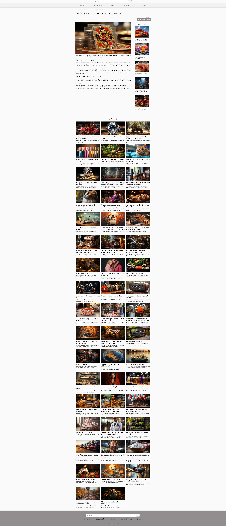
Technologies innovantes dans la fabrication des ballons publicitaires (142, 57)
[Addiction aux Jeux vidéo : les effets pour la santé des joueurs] (113, 332)
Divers (145, 5)
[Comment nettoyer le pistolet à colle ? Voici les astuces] (113, 310)
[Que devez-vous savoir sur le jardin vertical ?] (138, 423)
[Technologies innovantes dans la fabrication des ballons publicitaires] (142, 48)
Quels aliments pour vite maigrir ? (136, 273)
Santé (113, 5)
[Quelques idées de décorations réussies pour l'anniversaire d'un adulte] (138, 401)
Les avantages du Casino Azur (135, 364)
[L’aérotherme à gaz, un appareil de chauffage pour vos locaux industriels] (138, 310)
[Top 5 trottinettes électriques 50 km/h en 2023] (88, 287)
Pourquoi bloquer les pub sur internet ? (112, 479)
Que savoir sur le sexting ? (109, 387)
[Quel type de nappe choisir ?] (88, 423)
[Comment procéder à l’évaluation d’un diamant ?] (113, 128)
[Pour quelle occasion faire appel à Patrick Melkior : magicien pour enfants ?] (113, 196)
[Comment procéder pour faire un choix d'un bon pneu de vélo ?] (88, 493)
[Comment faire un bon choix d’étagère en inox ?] (88, 378)
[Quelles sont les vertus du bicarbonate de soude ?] (138, 446)
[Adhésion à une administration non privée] (113, 493)
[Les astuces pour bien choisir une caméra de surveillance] (138, 470)
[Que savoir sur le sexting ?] (113, 378)
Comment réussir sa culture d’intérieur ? (112, 159)
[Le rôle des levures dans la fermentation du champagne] (142, 66)
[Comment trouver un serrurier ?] (88, 355)
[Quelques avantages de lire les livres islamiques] (88, 401)
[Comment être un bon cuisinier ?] (88, 470)
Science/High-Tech (128, 5)
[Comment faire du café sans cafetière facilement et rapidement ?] (113, 242)
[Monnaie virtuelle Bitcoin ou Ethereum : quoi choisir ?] (88, 173)
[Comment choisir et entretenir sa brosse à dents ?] (88, 151)
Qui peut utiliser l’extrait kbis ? (135, 387)
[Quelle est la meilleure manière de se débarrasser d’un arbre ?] (138, 128)
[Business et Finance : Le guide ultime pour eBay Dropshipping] (138, 219)
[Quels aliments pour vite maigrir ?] (138, 264)
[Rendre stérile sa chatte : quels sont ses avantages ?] (138, 151)
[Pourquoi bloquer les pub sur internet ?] (113, 470)
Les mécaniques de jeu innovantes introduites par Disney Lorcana (141, 92)
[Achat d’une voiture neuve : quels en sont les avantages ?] (88, 446)
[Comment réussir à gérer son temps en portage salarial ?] (88, 332)
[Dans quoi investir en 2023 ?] (88, 264)
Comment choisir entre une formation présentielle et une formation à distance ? (113, 229)
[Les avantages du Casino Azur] (138, 355)
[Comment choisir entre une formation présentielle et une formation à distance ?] (113, 219)
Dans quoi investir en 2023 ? (84, 273)
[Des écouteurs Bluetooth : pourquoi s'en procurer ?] (113, 446)
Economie (82, 5)
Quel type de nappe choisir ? (84, 432)
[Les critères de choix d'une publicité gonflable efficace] (142, 32)
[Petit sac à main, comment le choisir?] (113, 287)
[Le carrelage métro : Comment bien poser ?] (88, 219)
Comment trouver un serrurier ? (85, 364)
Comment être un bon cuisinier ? (85, 479)
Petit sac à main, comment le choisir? (112, 296)
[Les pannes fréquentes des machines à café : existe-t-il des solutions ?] (88, 242)
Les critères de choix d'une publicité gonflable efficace (141, 40)
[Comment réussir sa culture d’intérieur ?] (113, 151)
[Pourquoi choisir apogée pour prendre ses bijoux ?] (88, 310)
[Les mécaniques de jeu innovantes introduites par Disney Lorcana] (142, 82)
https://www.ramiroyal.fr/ (112, 64)
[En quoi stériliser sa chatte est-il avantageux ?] (88, 196)
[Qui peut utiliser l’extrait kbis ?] (138, 378)
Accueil (76, 9)
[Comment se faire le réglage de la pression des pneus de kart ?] (138, 242)
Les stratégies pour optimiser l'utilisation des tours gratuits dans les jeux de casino (141, 109)
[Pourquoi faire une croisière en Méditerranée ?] (113, 355)
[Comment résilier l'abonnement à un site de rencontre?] (113, 264)
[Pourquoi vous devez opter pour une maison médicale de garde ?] (113, 423)
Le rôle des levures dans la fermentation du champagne (141, 74)
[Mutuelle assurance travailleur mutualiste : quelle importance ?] (113, 401)
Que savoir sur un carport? (134, 341)
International (98, 5)
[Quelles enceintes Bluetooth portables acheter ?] (138, 287)
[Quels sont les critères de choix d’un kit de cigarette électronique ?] (138, 173)
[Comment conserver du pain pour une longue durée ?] (138, 196)
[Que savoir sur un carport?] (138, 332)
